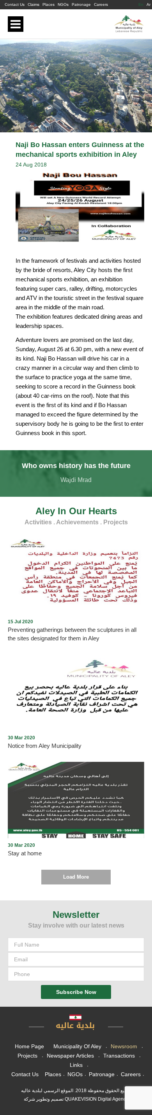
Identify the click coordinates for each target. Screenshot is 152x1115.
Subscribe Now (76, 992)
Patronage (81, 4)
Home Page (29, 1046)
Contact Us (15, 4)
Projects (27, 1056)
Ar (148, 4)
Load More (76, 877)
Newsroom (124, 1046)
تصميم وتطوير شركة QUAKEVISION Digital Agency (76, 1099)
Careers (101, 4)
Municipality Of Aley (77, 1046)
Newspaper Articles (70, 1056)
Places (48, 4)
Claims (33, 4)
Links (76, 1065)
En (140, 4)
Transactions (119, 1056)
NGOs (63, 4)
